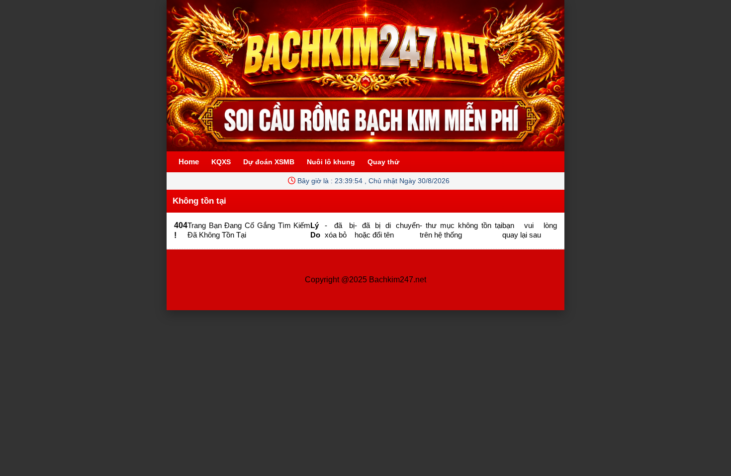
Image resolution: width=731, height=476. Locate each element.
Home (189, 161)
